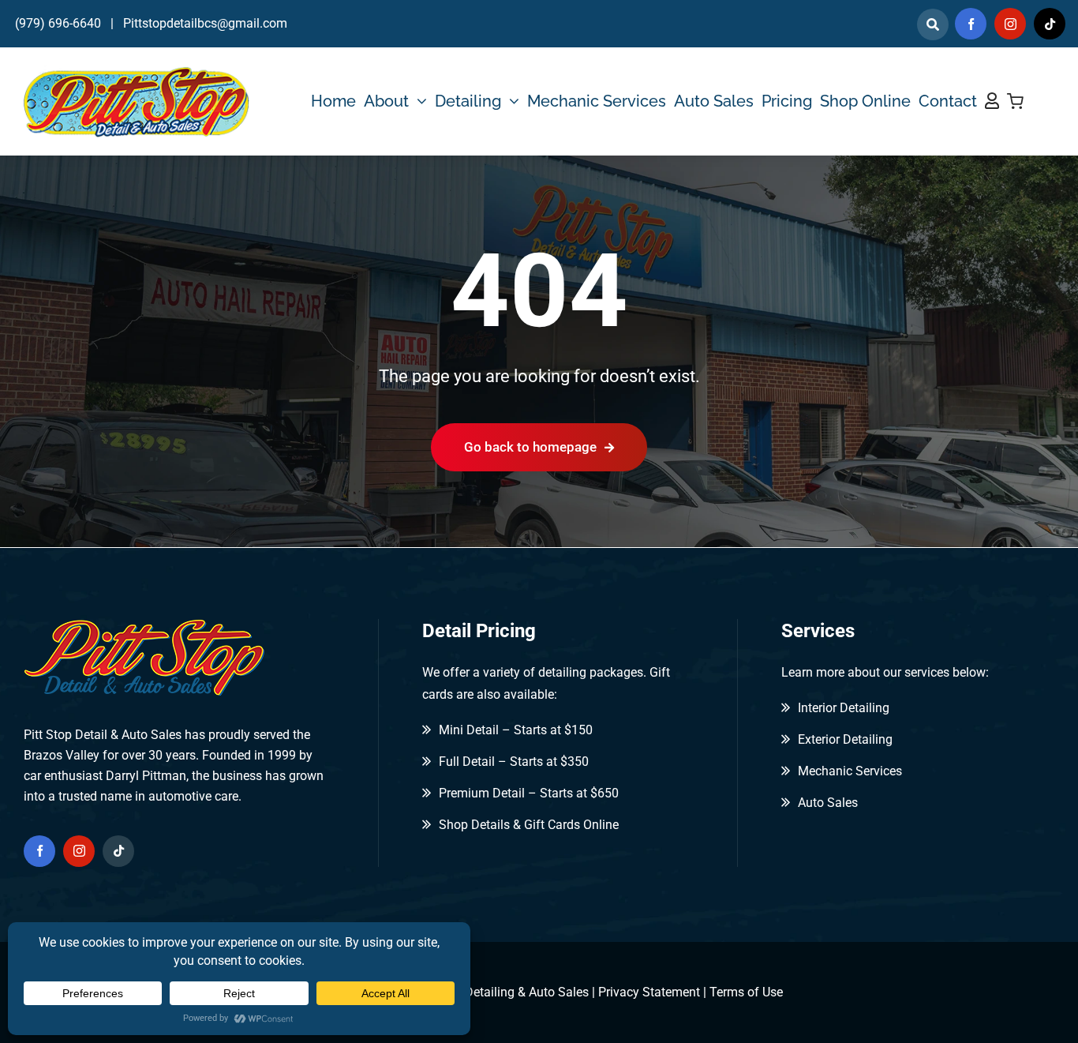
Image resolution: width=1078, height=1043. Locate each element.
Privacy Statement (649, 992)
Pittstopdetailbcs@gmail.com (205, 23)
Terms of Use (746, 992)
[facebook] (970, 23)
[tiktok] (1049, 23)
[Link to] (933, 24)
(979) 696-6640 (58, 23)
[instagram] (1010, 23)
